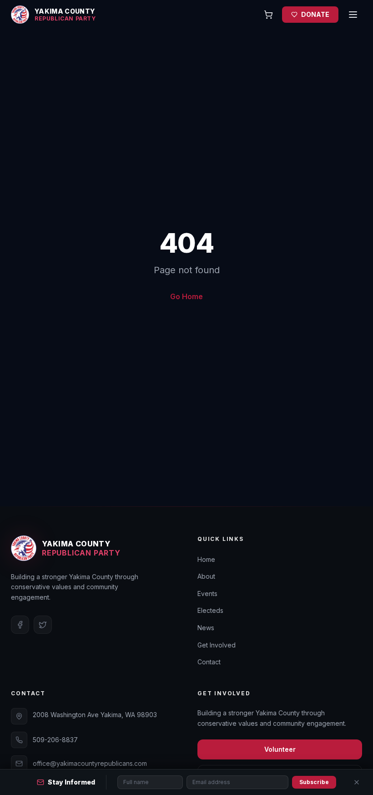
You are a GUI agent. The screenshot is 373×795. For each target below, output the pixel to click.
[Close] (356, 782)
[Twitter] (43, 625)
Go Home (186, 296)
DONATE (315, 14)
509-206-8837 (55, 740)
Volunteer (280, 749)
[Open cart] (268, 14)
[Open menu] (353, 14)
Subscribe (314, 782)
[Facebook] (20, 625)
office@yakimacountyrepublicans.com (90, 763)
